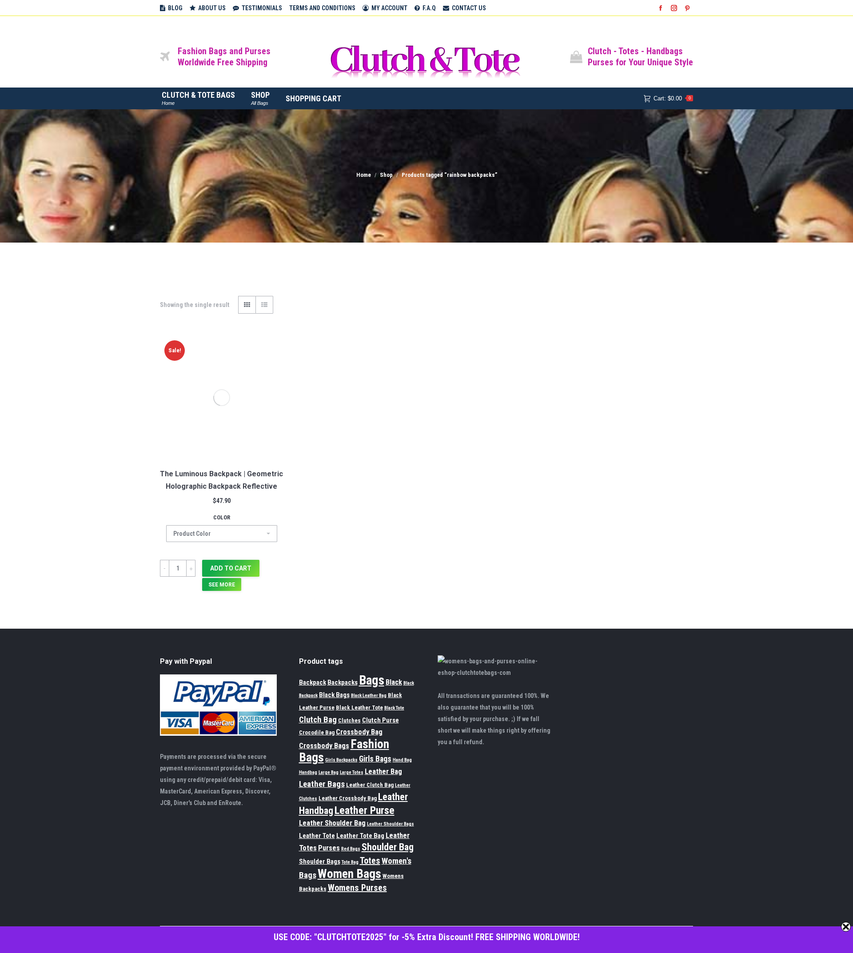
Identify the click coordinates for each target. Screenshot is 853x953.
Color (221, 517)
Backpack (312, 682)
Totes (370, 860)
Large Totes (351, 772)
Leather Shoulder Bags (390, 824)
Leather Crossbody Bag (348, 798)
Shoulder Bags (319, 861)
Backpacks (342, 682)
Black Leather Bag (369, 695)
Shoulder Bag (388, 847)
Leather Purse (365, 810)
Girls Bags (375, 758)
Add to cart (230, 568)
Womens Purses (357, 887)
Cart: (672, 98)
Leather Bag (383, 771)
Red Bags (350, 849)
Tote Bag (350, 862)
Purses (329, 848)
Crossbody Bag (359, 732)
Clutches (349, 720)
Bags (371, 680)
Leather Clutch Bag (370, 785)
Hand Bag (402, 760)
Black (394, 682)
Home (363, 174)
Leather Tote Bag (360, 836)
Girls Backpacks (341, 760)
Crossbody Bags (324, 746)
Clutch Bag (318, 720)
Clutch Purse (380, 720)
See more (221, 585)
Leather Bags (322, 784)
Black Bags (334, 695)
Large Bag (329, 772)
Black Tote (394, 708)
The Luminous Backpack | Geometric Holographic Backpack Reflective (221, 480)
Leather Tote (317, 836)
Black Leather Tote (359, 707)
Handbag (308, 772)
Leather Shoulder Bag (332, 823)
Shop (386, 174)
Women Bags (349, 874)
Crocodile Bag (317, 732)
